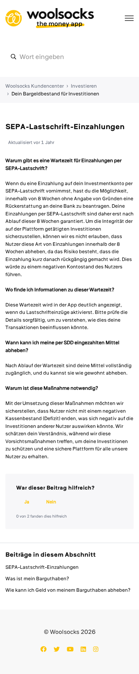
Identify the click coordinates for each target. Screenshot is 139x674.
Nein (51, 501)
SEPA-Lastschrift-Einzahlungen (42, 567)
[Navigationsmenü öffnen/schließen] (129, 18)
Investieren (84, 86)
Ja (26, 501)
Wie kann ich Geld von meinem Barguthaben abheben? (68, 590)
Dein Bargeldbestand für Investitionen (55, 94)
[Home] (49, 18)
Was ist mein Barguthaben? (37, 579)
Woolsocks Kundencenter (34, 86)
